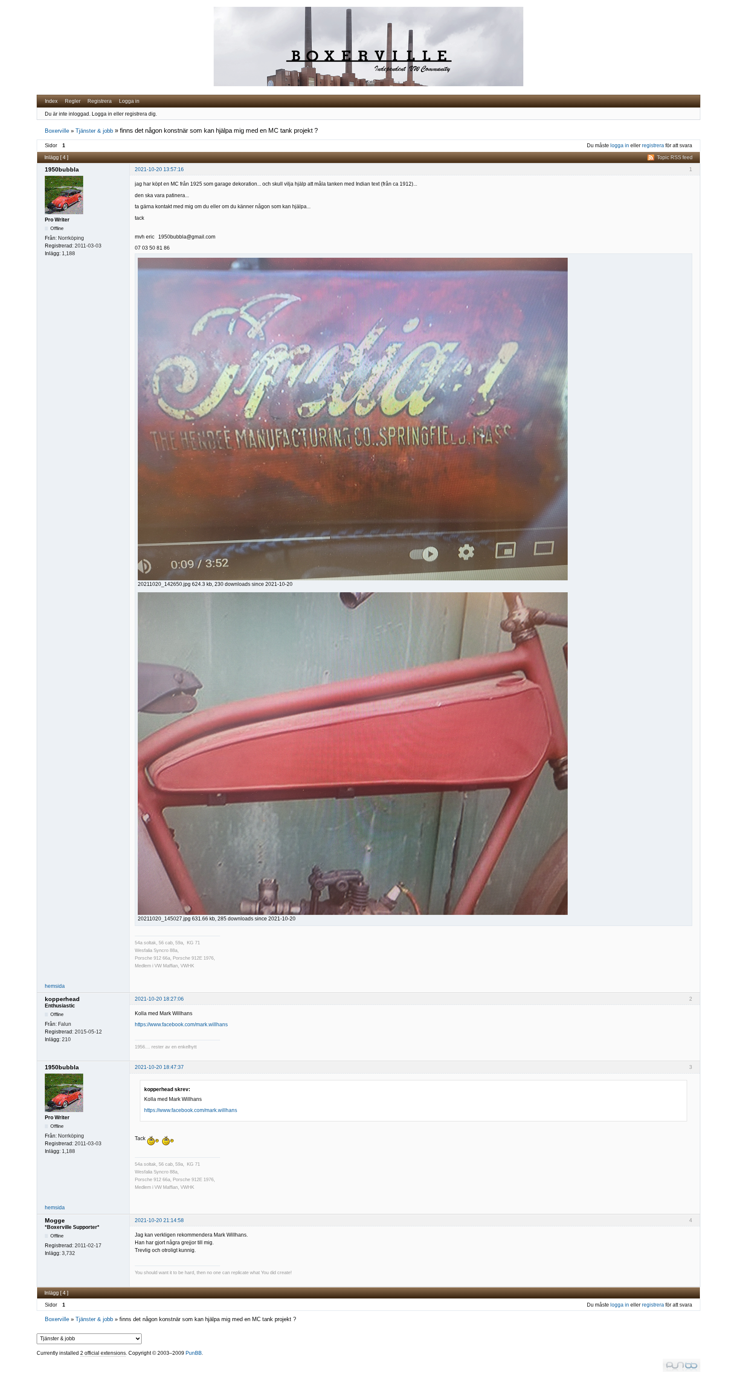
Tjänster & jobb (94, 131)
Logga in (129, 101)
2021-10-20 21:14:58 (159, 1220)
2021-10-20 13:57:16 (159, 169)
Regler (73, 101)
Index (51, 101)
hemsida (55, 986)
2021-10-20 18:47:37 (159, 1067)
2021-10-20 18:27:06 (159, 999)
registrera (653, 145)
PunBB (194, 1353)
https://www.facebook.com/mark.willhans (181, 1025)
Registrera (99, 101)
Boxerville (57, 131)
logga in (619, 145)
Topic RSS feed (675, 157)
